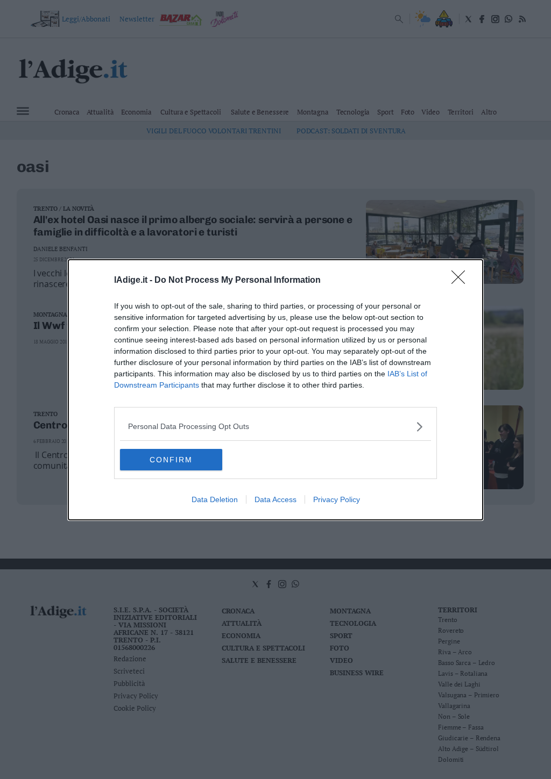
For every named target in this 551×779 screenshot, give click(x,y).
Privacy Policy (336, 499)
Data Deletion (215, 499)
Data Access (275, 499)
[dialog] (275, 390)
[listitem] (275, 426)
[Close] (461, 280)
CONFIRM (171, 459)
